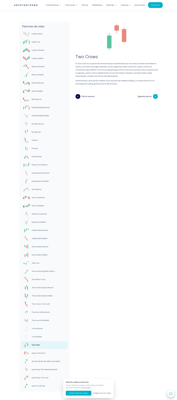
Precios (85, 5)
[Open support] (170, 393)
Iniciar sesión (139, 5)
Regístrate (155, 5)
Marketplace (97, 5)
